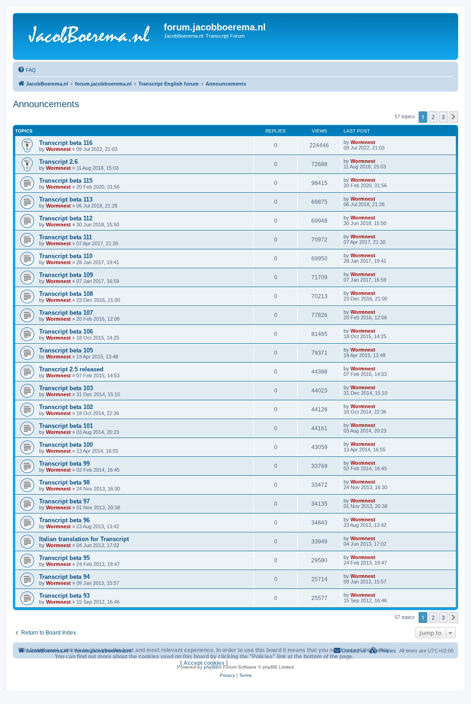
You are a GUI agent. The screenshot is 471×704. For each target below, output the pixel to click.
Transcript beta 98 (64, 482)
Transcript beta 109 (66, 274)
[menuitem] (26, 69)
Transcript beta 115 (65, 180)
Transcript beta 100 (66, 444)
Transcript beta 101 (66, 425)
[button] (453, 116)
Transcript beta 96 (64, 520)
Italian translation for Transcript (84, 539)
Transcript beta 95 (64, 557)
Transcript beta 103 (66, 388)
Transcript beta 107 (66, 312)
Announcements (46, 104)
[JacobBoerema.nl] (89, 36)
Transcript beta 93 (64, 595)
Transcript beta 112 (65, 218)
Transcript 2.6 (58, 161)
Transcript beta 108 (66, 293)
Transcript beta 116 (65, 142)
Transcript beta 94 (64, 576)
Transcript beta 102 (66, 407)
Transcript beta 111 (65, 237)
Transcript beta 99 (64, 463)
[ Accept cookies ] (204, 663)
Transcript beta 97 (64, 501)
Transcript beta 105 (66, 350)
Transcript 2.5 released (71, 369)
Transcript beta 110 (65, 256)
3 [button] (443, 117)
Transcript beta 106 (66, 331)
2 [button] (433, 117)
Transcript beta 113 (65, 199)
